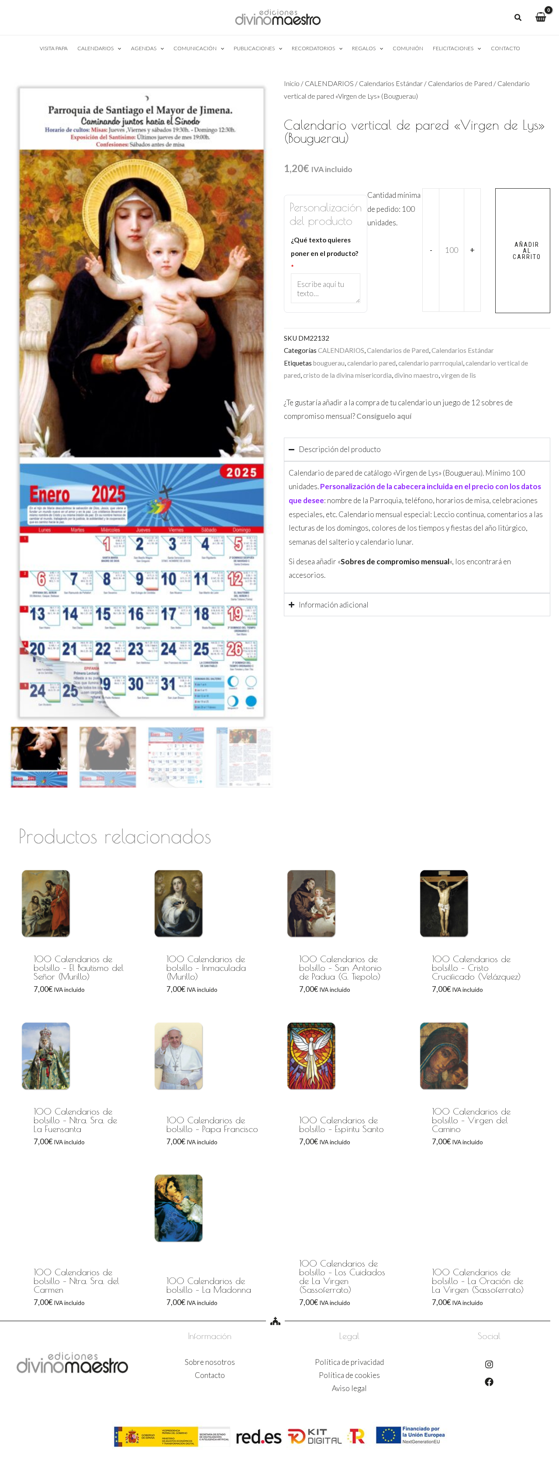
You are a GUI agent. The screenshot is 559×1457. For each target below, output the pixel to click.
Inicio (292, 83)
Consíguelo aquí (383, 416)
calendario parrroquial (430, 363)
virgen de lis (458, 375)
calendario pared (371, 363)
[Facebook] (489, 1382)
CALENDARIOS (329, 83)
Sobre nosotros (210, 1362)
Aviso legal (349, 1388)
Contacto (210, 1375)
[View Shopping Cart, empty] (540, 17)
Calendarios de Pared (460, 83)
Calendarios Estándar (391, 83)
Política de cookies (349, 1375)
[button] (518, 18)
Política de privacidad (349, 1362)
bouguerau (329, 363)
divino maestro (416, 375)
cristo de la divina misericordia (347, 375)
